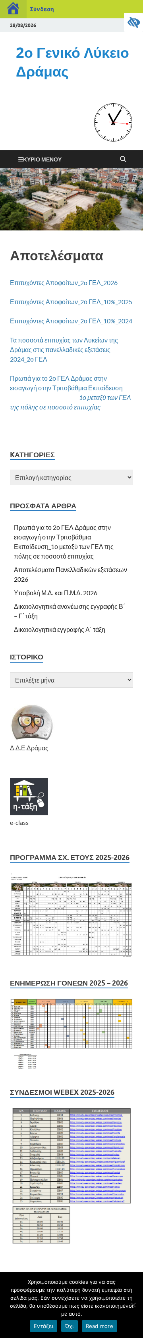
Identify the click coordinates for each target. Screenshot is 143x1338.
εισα (16, 388)
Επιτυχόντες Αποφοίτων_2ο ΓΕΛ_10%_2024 (71, 321)
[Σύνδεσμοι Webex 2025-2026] (71, 1241)
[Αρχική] (13, 9)
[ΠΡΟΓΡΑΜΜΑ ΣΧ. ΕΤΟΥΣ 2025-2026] (71, 957)
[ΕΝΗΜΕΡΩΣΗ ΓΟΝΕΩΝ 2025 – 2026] (71, 1066)
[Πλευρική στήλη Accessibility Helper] (133, 22)
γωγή (29, 388)
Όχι (69, 1326)
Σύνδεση (42, 9)
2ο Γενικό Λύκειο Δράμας (72, 62)
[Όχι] (133, 1305)
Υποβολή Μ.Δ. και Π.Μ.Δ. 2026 (55, 592)
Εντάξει (43, 1326)
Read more (99, 1326)
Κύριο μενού (42, 159)
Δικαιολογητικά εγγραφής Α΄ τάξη (59, 629)
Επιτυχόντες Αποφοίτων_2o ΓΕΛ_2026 (64, 282)
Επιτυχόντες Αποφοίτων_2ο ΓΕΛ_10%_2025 (71, 301)
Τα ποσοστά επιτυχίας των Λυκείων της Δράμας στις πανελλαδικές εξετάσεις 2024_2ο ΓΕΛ (64, 349)
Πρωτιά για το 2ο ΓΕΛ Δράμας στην (58, 378)
